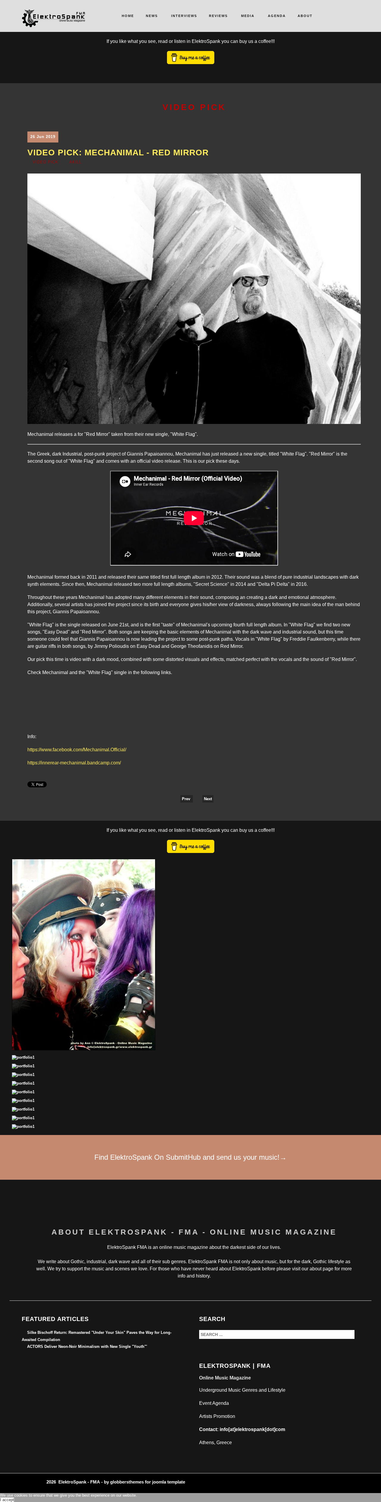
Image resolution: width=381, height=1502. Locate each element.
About (305, 16)
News (152, 16)
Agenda (277, 16)
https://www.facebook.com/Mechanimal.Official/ (76, 749)
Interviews (184, 16)
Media (247, 16)
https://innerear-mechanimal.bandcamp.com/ (74, 762)
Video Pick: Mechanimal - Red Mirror (118, 152)
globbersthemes (127, 1481)
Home (128, 16)
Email (357, 163)
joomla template (168, 1481)
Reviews (218, 16)
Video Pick (45, 162)
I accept (7, 1500)
